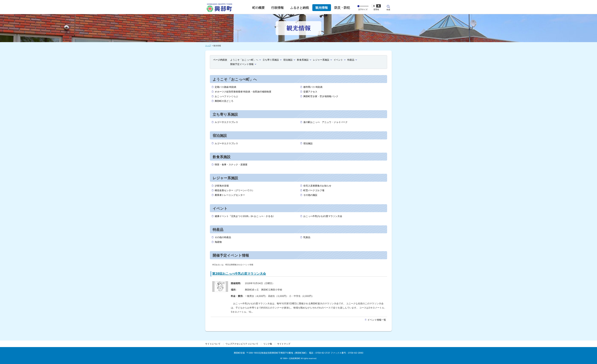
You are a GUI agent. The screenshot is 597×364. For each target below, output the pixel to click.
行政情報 (277, 7)
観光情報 (321, 7)
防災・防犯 (342, 7)
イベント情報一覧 (376, 319)
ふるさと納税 (299, 7)
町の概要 (258, 7)
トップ (208, 45)
